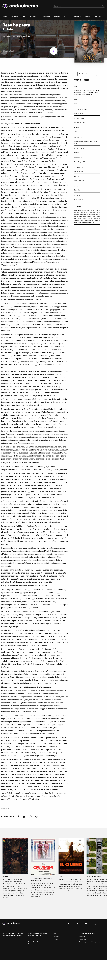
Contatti (56, 936)
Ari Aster (76, 104)
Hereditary (24, 762)
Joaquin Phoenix (87, 94)
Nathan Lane (78, 90)
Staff (55, 933)
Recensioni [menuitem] (14, 17)
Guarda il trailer (83, 74)
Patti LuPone (78, 92)
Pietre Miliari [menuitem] (46, 17)
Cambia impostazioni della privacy (89, 942)
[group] (15, 868)
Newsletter (82, 939)
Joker (33, 712)
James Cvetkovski (88, 92)
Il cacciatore (52, 262)
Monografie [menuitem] (33, 17)
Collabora (56, 939)
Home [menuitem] (5, 17)
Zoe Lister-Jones (94, 90)
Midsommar (37, 762)
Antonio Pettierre (10, 51)
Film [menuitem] (24, 17)
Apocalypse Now (9, 265)
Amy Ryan (86, 90)
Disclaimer (82, 936)
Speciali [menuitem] (57, 17)
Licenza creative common (87, 933)
